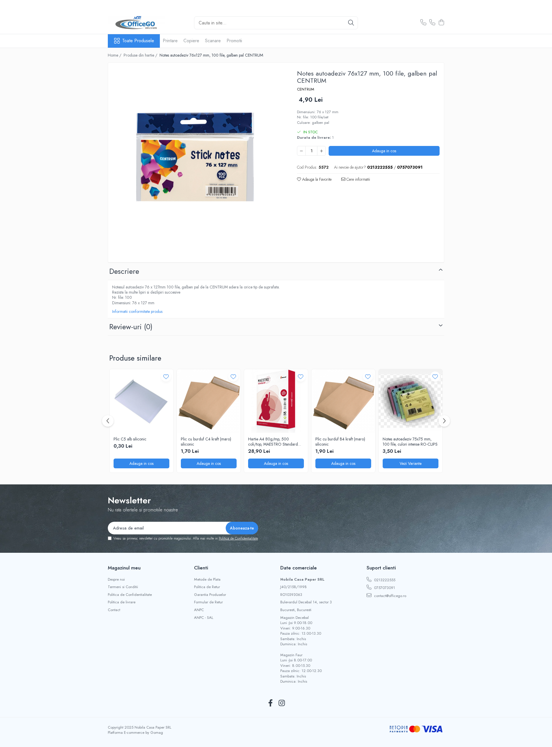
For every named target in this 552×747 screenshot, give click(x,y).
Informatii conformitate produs (137, 311)
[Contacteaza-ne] (423, 22)
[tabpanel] (197, 163)
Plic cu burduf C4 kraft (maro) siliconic (206, 441)
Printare (170, 40)
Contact (114, 610)
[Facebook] (270, 703)
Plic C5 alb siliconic (130, 439)
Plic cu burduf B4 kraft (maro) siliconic (340, 441)
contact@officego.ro (389, 595)
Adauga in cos (384, 151)
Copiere (191, 40)
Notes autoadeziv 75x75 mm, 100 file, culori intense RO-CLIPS (410, 441)
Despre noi (116, 579)
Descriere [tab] (124, 271)
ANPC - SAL (203, 617)
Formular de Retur (208, 602)
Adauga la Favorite (316, 179)
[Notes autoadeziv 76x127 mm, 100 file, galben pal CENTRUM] (197, 163)
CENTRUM (305, 89)
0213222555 (384, 580)
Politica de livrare (121, 602)
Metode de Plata (207, 579)
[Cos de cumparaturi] (441, 22)
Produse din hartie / (141, 55)
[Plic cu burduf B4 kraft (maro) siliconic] (343, 401)
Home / (115, 55)
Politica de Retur (207, 587)
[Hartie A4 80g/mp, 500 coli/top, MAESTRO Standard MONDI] (276, 401)
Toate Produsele (138, 41)
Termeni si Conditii (123, 587)
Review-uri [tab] (130, 326)
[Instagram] (282, 703)
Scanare (213, 40)
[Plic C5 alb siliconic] (141, 401)
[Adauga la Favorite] (166, 376)
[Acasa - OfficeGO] (136, 23)
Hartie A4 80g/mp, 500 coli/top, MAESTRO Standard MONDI (273, 441)
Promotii (234, 40)
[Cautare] (351, 22)
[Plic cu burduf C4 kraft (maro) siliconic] (209, 401)
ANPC (199, 610)
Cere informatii (357, 179)
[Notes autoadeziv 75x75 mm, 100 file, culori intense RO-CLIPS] (410, 401)
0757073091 (384, 587)
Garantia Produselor (210, 594)
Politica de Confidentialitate (238, 538)
